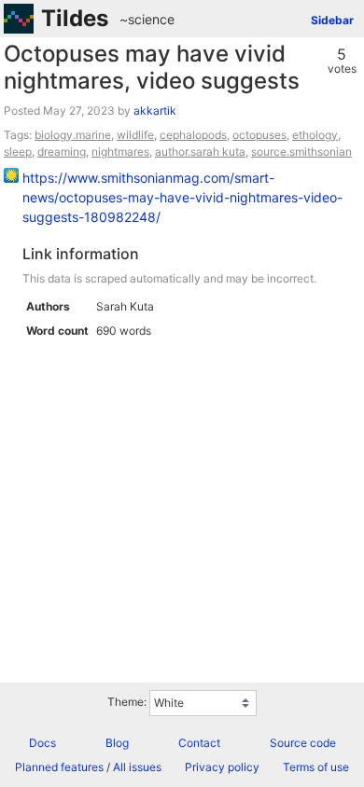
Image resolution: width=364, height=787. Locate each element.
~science (147, 19)
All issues (137, 767)
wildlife (135, 135)
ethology (315, 135)
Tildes (74, 18)
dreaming (61, 152)
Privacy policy (222, 767)
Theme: (127, 702)
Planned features (59, 767)
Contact (199, 743)
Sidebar (332, 20)
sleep (18, 152)
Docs (42, 743)
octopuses (259, 135)
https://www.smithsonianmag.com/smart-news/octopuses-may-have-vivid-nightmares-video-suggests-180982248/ (182, 197)
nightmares (120, 152)
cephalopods (193, 135)
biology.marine (73, 135)
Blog (117, 743)
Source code (303, 743)
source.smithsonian (301, 152)
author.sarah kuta (200, 152)
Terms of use (316, 767)
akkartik (154, 110)
